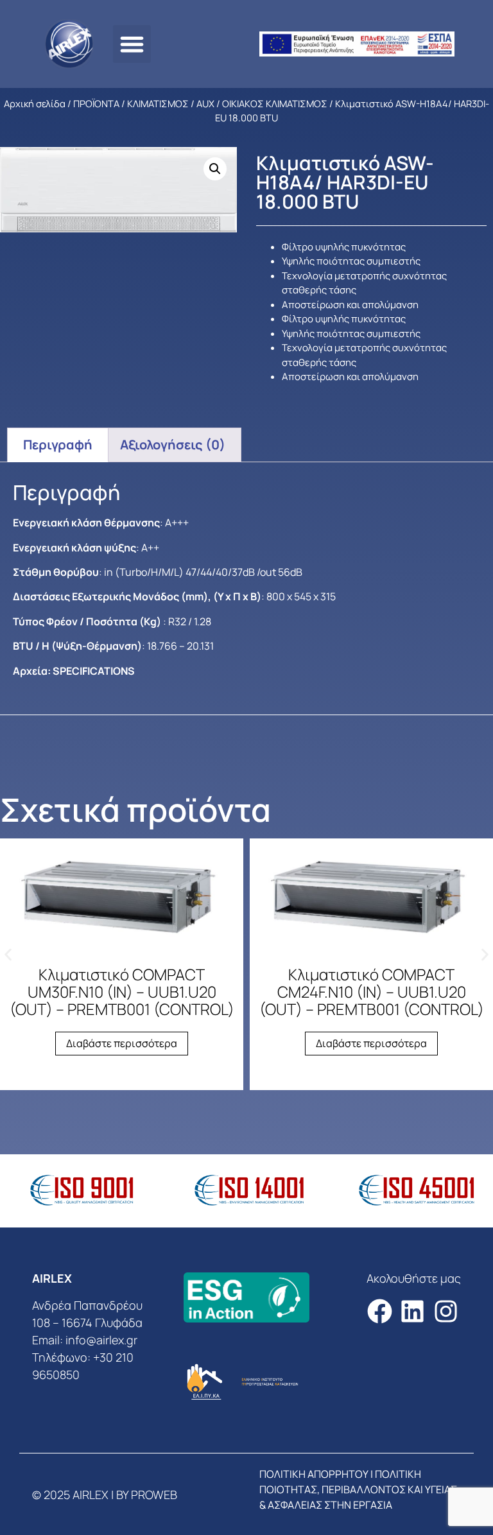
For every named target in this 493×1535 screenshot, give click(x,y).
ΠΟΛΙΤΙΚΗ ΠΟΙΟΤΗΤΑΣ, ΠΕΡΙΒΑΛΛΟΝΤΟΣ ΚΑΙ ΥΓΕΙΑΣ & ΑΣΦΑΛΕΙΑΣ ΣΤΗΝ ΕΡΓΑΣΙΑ (358, 1489)
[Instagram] (446, 1312)
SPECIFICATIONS (94, 671)
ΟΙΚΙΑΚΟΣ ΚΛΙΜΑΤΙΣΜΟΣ (274, 103)
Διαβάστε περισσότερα (121, 1043)
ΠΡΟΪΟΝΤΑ (96, 103)
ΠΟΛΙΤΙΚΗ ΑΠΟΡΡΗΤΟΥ (313, 1474)
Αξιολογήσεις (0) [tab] (172, 444)
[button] (132, 44)
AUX (205, 103)
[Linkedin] (412, 1312)
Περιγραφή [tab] (57, 444)
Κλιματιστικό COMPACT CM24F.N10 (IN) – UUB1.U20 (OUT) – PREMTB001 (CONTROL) (371, 991)
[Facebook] (380, 1312)
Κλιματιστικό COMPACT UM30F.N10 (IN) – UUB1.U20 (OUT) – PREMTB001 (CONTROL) (122, 991)
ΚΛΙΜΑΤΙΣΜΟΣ (158, 103)
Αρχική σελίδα (34, 103)
